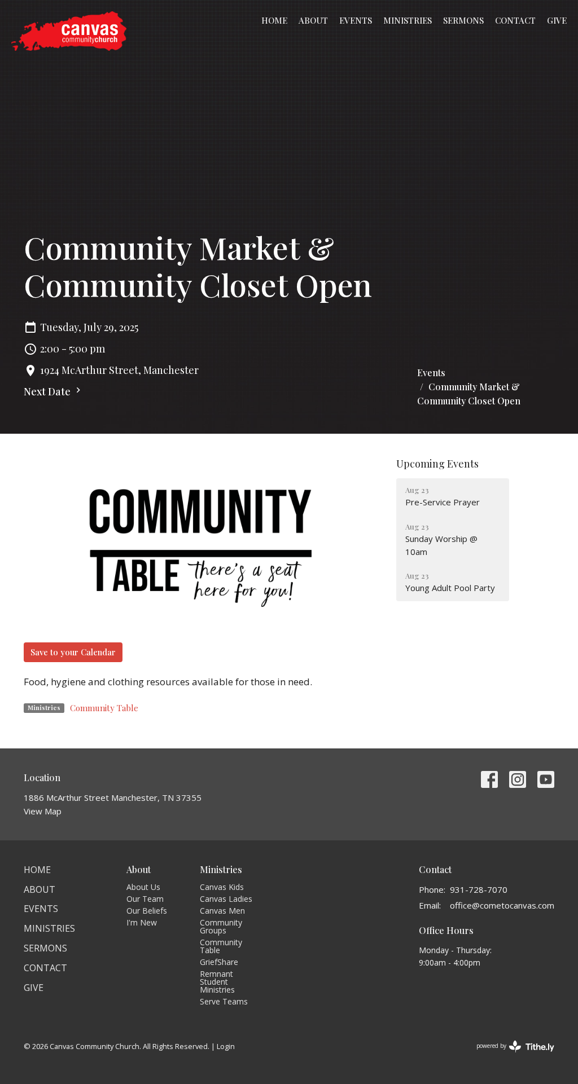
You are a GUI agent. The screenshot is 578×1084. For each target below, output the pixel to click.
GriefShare (219, 962)
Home (274, 20)
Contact (515, 20)
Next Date (48, 391)
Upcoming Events (437, 463)
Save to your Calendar (73, 652)
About (313, 20)
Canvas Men (222, 910)
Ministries (407, 20)
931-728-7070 (478, 889)
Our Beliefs (146, 910)
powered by (509, 1055)
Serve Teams (224, 1001)
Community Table (104, 707)
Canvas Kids (222, 887)
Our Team (145, 898)
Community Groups (221, 926)
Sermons (463, 20)
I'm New (141, 922)
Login (226, 1046)
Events (355, 20)
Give (557, 20)
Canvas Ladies (226, 898)
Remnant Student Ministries (217, 981)
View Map (43, 811)
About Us (143, 887)
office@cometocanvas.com (502, 905)
